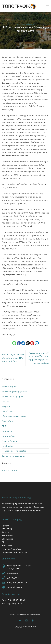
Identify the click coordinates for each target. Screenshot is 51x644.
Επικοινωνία (7, 545)
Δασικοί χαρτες (9, 387)
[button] (47, 6)
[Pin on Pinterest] (32, 343)
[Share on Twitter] (23, 343)
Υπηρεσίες (7, 529)
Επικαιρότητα (8, 421)
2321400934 (12, 573)
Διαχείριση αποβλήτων (12, 396)
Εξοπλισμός (7, 539)
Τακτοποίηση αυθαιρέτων (25, 24)
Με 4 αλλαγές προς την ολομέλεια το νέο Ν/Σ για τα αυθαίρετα (13, 358)
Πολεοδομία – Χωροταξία (14, 451)
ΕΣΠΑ (4, 426)
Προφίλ (5, 525)
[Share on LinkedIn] (37, 343)
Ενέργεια (6, 406)
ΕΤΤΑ (3, 470)
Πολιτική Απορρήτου (11, 549)
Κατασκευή (7, 431)
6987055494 (13, 578)
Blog (4, 542)
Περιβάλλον (7, 446)
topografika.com (14, 587)
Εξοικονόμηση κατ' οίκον (14, 416)
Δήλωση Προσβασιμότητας (14, 552)
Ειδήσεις (6, 401)
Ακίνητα (5, 532)
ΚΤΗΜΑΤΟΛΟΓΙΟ (11, 470)
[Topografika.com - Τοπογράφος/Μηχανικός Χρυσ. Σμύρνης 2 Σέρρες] (19, 6)
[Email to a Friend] (28, 343)
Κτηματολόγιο (8, 436)
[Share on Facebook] (19, 343)
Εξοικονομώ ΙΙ (8, 535)
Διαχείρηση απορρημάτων (14, 391)
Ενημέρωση (7, 411)
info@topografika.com (17, 582)
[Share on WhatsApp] (14, 343)
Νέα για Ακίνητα (9, 441)
